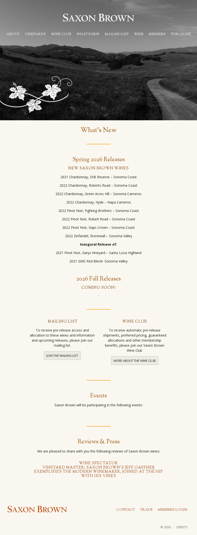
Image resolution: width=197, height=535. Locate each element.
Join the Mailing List (62, 355)
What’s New (87, 34)
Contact (126, 510)
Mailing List (117, 34)
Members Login (172, 510)
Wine (138, 34)
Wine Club (61, 34)
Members (157, 34)
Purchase (181, 34)
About (13, 34)
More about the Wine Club (135, 360)
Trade (146, 510)
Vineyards (35, 34)
